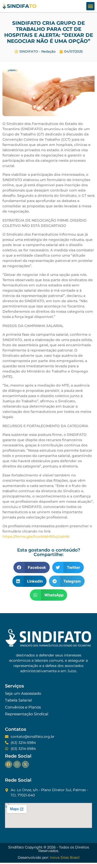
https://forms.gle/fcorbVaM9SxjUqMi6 (35, 536)
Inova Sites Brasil (65, 857)
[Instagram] (17, 764)
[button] (90, 6)
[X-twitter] (25, 764)
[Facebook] (8, 764)
